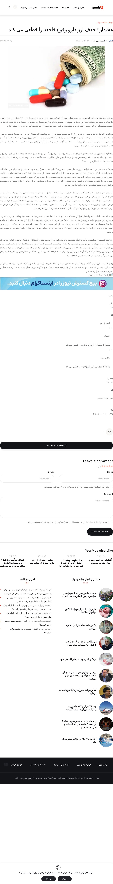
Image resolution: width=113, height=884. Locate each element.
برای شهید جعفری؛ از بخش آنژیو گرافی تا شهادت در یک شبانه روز (71, 562)
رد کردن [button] (48, 879)
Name (110, 472)
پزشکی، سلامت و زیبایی (104, 22)
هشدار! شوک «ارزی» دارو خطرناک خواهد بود (42, 561)
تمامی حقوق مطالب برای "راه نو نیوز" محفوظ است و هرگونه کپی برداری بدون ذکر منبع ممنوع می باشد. (68, 522)
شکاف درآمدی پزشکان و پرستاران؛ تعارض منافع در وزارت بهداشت (12, 562)
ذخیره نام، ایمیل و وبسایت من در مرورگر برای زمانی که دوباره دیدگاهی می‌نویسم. (76, 487)
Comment (108, 494)
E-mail (51, 472)
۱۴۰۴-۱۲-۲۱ (71, 556)
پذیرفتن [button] (64, 879)
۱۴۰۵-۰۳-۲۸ (12, 556)
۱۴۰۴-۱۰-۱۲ (100, 556)
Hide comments (58, 445)
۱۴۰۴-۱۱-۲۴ (42, 556)
